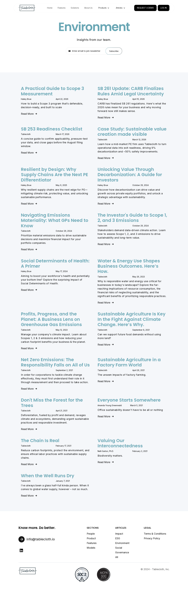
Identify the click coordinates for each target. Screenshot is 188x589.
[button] (104, 8)
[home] (27, 8)
